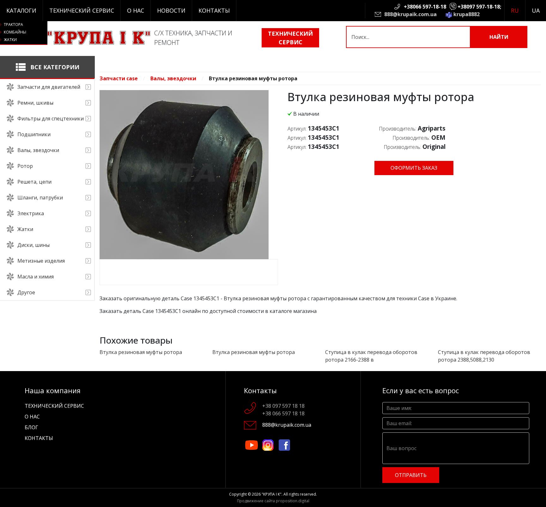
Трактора (13, 24)
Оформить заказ (414, 167)
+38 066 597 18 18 (283, 413)
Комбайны (15, 32)
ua (536, 10)
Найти (498, 37)
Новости (171, 10)
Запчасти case (119, 78)
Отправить (411, 475)
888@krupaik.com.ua (410, 14)
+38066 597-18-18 (425, 6)
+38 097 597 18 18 (283, 405)
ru (515, 10)
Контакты (214, 10)
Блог (31, 427)
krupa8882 (466, 14)
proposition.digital (292, 501)
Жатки (10, 39)
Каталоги (21, 10)
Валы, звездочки (173, 78)
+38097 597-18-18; (479, 6)
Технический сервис (81, 10)
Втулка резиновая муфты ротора (141, 352)
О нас (135, 10)
